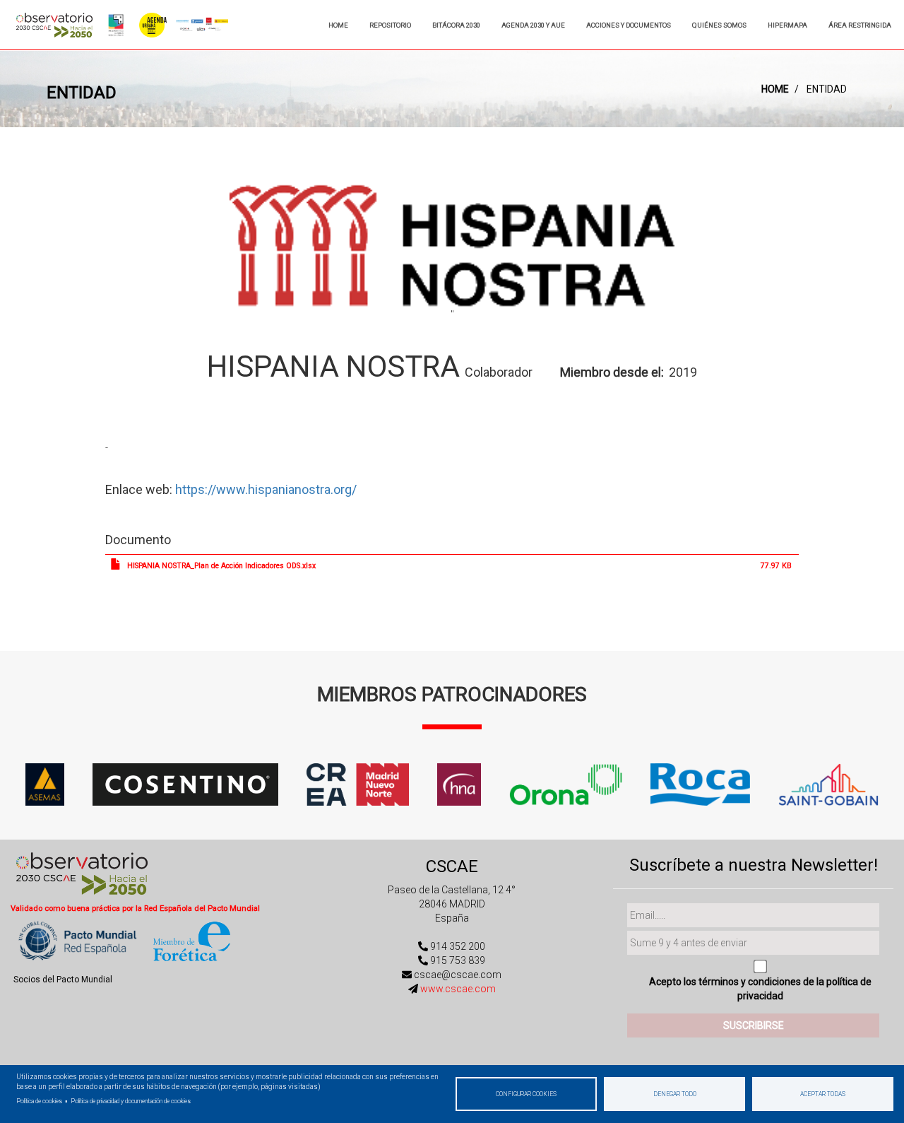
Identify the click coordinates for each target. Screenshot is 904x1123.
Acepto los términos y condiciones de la (760, 988)
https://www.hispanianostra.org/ (266, 489)
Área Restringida (859, 25)
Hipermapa (787, 25)
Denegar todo (674, 1094)
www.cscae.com (458, 988)
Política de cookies (39, 1101)
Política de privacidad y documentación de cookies (131, 1101)
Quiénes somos (719, 25)
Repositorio (390, 25)
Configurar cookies (526, 1094)
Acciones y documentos (628, 25)
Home (338, 25)
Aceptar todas (822, 1094)
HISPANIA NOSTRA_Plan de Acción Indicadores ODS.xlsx (221, 565)
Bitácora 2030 (456, 25)
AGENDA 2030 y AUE (533, 25)
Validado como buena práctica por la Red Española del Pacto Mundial (135, 908)
